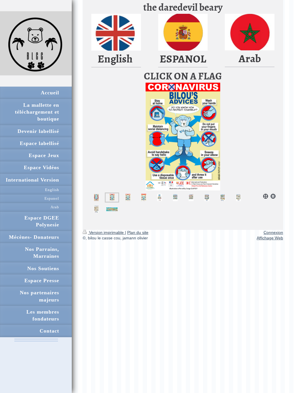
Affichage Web (270, 238)
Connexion (273, 232)
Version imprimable (106, 232)
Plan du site (137, 232)
